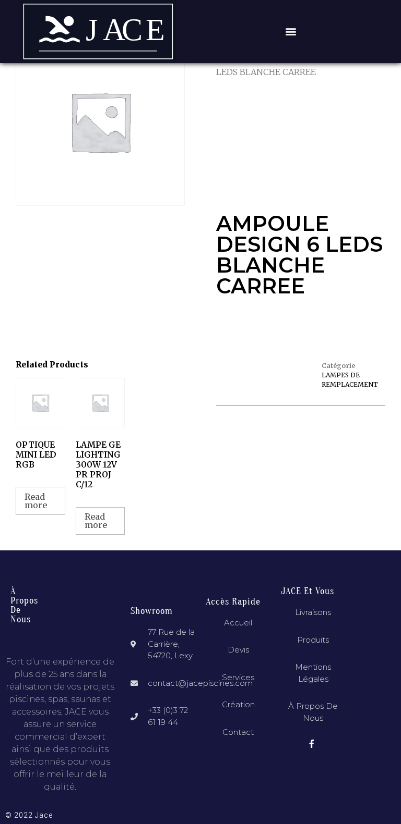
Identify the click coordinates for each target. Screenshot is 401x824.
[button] (290, 31)
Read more (36, 500)
